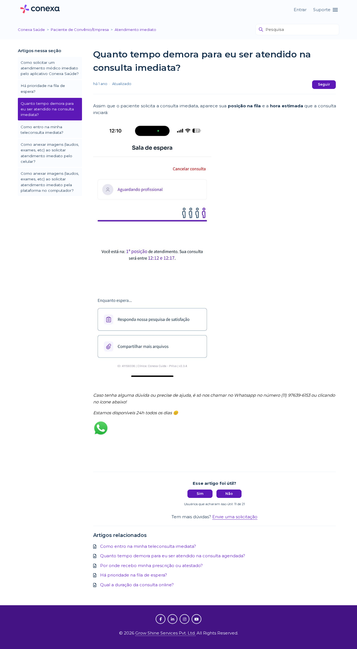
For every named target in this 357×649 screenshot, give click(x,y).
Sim (200, 493)
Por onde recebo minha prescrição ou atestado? (151, 565)
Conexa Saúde (31, 29)
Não (229, 493)
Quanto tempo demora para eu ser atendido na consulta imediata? (47, 109)
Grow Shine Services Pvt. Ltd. (165, 633)
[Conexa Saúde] (40, 10)
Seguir (324, 84)
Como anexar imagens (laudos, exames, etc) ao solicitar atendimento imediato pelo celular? (50, 153)
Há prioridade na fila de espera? (43, 88)
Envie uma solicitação (234, 516)
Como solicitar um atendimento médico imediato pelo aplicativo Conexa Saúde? (50, 68)
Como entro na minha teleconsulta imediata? (42, 130)
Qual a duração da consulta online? (137, 584)
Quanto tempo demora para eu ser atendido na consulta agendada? (172, 555)
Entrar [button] (300, 9)
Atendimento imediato (135, 29)
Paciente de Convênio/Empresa (80, 29)
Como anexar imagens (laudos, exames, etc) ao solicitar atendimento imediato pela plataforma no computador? (50, 182)
